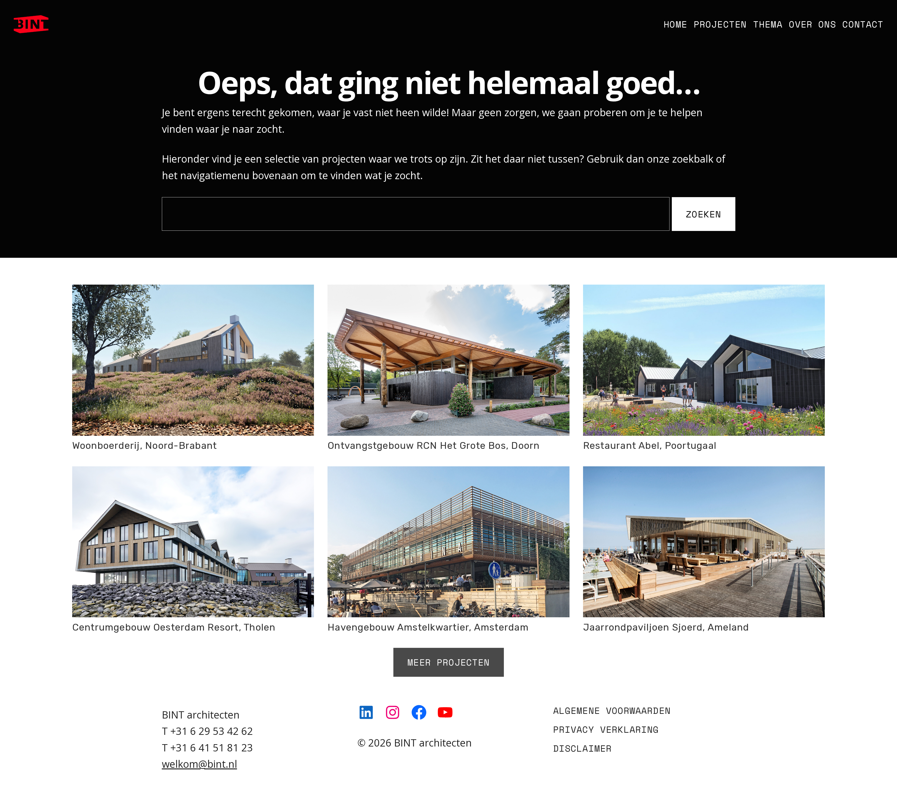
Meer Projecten (448, 662)
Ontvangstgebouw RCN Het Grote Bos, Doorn (433, 445)
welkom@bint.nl (199, 764)
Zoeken (703, 213)
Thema (768, 24)
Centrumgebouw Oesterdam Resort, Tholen (174, 627)
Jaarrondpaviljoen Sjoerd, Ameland (666, 627)
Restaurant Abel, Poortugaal (649, 445)
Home (675, 24)
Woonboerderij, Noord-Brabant (144, 445)
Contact (862, 24)
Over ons (812, 24)
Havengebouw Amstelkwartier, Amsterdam (428, 627)
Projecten (720, 24)
